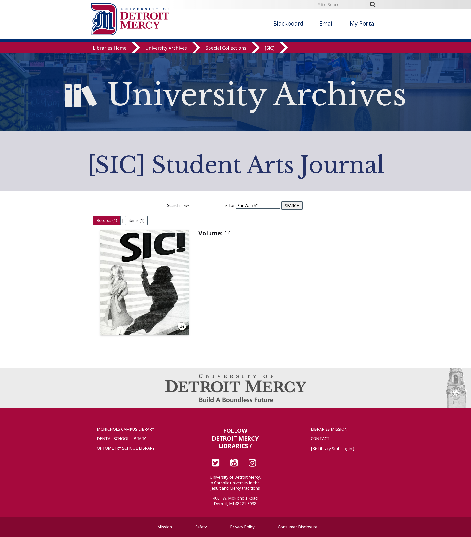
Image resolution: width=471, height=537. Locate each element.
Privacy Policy (242, 527)
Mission (164, 527)
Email (326, 23)
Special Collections (226, 48)
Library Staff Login (335, 448)
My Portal (363, 23)
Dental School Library (121, 438)
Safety (201, 527)
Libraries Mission (329, 429)
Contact (320, 438)
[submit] (374, 4)
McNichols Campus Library (125, 429)
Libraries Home (110, 48)
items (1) (136, 220)
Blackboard (288, 23)
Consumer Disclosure (297, 527)
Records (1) (107, 220)
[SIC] (270, 48)
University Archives (166, 48)
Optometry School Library (126, 448)
